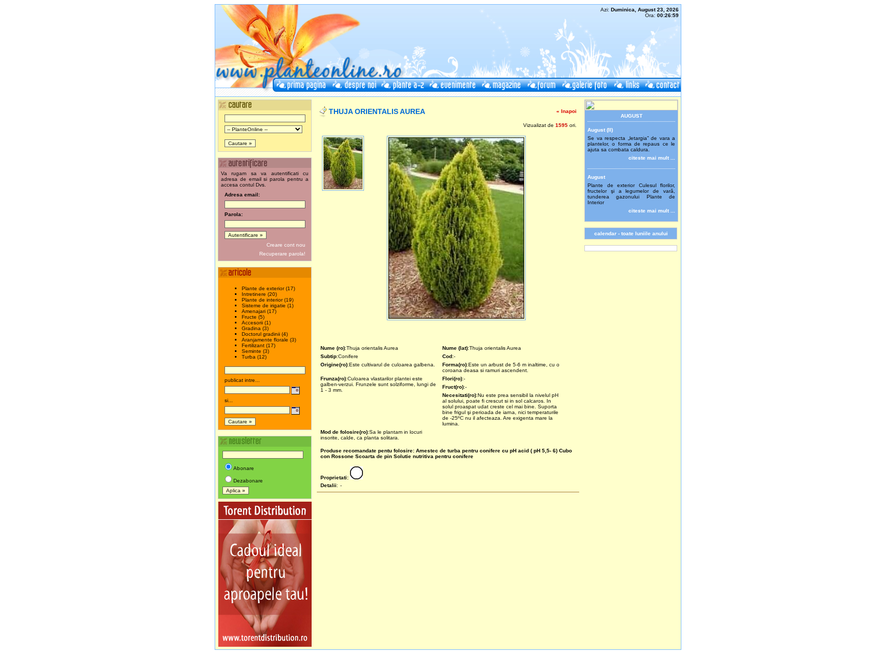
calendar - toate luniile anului (631, 233)
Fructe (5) (253, 317)
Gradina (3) (255, 328)
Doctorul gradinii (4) (265, 334)
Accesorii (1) (256, 322)
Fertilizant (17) (258, 345)
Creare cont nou (286, 245)
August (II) (600, 130)
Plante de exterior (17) (268, 288)
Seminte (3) (255, 351)
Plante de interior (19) (267, 300)
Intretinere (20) (259, 294)
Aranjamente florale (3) (269, 340)
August (596, 177)
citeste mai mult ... (651, 158)
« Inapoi (566, 111)
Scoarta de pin (373, 456)
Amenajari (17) (259, 311)
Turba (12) (254, 357)
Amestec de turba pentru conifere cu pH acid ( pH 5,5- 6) (486, 450)
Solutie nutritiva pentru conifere (433, 456)
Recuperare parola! (282, 254)
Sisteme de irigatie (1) (267, 305)
